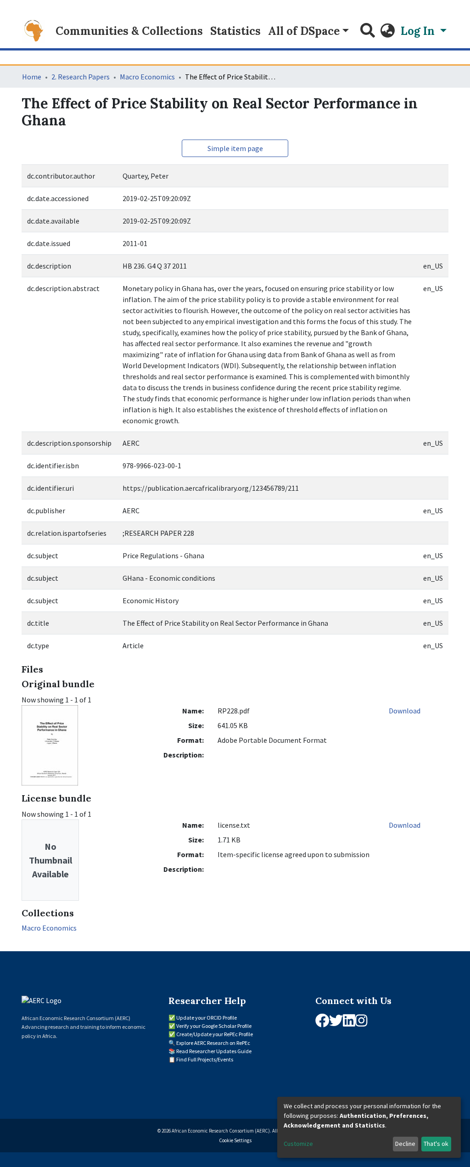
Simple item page (235, 148)
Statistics (235, 31)
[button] (388, 31)
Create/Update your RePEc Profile (214, 1034)
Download (404, 710)
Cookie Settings (235, 1140)
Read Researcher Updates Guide (214, 1051)
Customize (298, 1143)
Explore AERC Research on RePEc (213, 1042)
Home (31, 76)
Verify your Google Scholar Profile (214, 1025)
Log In (419, 31)
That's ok (436, 1143)
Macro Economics (147, 76)
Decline (405, 1143)
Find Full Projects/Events (204, 1059)
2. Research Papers (80, 76)
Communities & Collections (129, 31)
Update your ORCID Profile (206, 1017)
